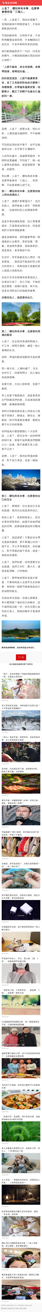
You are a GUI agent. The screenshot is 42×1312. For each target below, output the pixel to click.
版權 (24, 1308)
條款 (17, 1308)
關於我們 (4, 1308)
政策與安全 (12, 1308)
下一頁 (21, 657)
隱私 (21, 1308)
